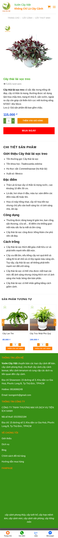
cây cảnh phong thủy (15, 515)
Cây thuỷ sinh (42, 18)
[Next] (55, 328)
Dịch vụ (5, 444)
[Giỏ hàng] (49, 7)
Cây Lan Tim (8, 333)
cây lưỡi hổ (32, 515)
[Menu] (54, 6)
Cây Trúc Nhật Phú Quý (40, 333)
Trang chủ (13, 18)
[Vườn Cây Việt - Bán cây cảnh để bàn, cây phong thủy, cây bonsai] (23, 7)
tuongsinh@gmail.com (20, 395)
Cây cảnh (27, 18)
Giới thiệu (7, 438)
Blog (4, 450)
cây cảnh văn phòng (34, 518)
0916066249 (16, 389)
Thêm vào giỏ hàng (33, 121)
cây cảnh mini (16, 518)
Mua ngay (29, 130)
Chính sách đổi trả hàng (13, 456)
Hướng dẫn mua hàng (13, 461)
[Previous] (3, 328)
